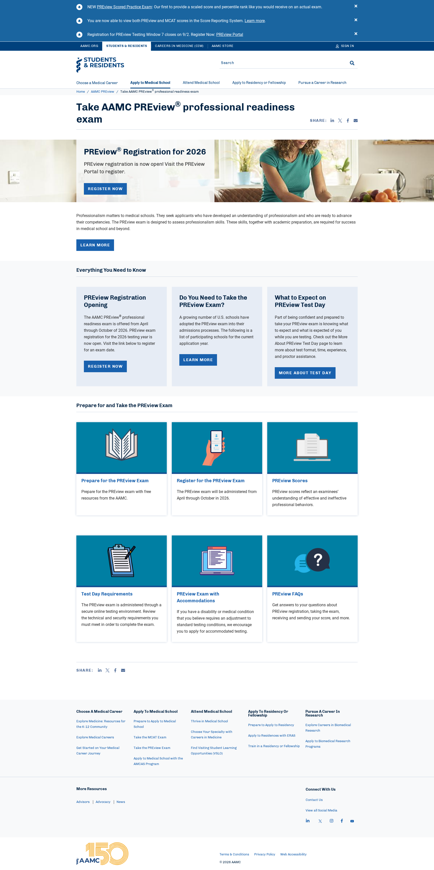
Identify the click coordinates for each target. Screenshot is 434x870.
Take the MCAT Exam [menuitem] (150, 737)
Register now (105, 366)
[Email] (356, 121)
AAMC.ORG (89, 46)
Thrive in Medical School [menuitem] (209, 721)
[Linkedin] (332, 121)
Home (80, 91)
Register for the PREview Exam (211, 481)
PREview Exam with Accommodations (198, 597)
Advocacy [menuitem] (103, 802)
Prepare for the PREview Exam (115, 481)
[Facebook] (348, 121)
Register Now (105, 189)
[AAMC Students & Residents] (100, 65)
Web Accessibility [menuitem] (293, 854)
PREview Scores (290, 481)
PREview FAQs (287, 594)
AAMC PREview (102, 91)
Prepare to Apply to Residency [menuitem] (271, 725)
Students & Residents (126, 46)
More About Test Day (305, 373)
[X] (340, 121)
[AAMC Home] (102, 853)
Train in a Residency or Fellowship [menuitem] (274, 746)
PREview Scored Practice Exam (124, 7)
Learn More (95, 245)
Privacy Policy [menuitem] (264, 854)
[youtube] (352, 822)
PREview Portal (229, 34)
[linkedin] (308, 822)
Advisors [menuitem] (83, 802)
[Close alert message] (355, 7)
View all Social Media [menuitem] (321, 810)
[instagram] (332, 822)
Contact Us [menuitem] (314, 800)
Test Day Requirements (107, 594)
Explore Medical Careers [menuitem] (95, 737)
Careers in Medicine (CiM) (179, 46)
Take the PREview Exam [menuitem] (152, 748)
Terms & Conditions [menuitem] (234, 854)
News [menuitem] (121, 802)
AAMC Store (223, 46)
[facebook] (342, 822)
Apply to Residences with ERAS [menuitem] (271, 735)
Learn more (255, 20)
